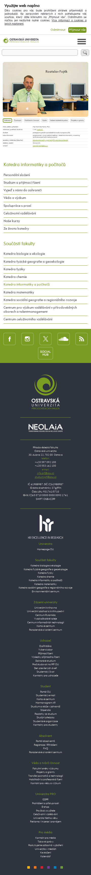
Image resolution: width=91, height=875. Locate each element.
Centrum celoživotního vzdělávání (28, 319)
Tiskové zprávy (46, 842)
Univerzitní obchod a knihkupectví (45, 611)
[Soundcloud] (63, 338)
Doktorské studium (45, 661)
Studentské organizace (45, 721)
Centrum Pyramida (45, 615)
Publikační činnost (32, 120)
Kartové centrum (46, 626)
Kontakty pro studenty (45, 725)
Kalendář (45, 856)
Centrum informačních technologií (45, 623)
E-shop (45, 807)
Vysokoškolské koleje (45, 619)
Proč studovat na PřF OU (45, 664)
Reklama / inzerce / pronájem (45, 822)
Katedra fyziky (14, 269)
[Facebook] (9, 338)
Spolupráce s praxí (17, 206)
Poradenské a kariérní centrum (45, 630)
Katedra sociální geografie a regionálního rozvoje (40, 300)
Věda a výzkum (15, 198)
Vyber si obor (45, 650)
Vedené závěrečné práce (58, 120)
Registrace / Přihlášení (45, 745)
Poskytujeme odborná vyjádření (45, 845)
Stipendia (45, 710)
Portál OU (45, 692)
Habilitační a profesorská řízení (45, 779)
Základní (7, 120)
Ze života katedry (16, 228)
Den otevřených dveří (45, 668)
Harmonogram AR (46, 703)
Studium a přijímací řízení (22, 182)
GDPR (45, 800)
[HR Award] (45, 527)
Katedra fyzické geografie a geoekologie (34, 261)
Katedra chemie (15, 277)
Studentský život (45, 672)
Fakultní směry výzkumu (46, 769)
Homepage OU (45, 549)
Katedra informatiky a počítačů (42, 140)
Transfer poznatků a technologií (45, 776)
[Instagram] (27, 338)
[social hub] (45, 353)
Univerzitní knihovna (45, 608)
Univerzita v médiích (45, 849)
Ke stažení (45, 853)
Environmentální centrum (45, 592)
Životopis (17, 120)
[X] (45, 338)
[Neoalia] (45, 428)
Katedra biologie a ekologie (24, 254)
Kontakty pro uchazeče (45, 676)
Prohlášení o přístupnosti (45, 803)
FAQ (45, 748)
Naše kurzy (12, 221)
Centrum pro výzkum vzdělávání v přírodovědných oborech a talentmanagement (40, 309)
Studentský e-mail (45, 695)
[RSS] (81, 338)
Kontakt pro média (45, 838)
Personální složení (17, 175)
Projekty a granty (77, 120)
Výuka (44, 120)
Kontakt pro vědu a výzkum (46, 783)
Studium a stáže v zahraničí (45, 707)
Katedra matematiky (19, 292)
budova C (40, 129)
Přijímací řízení (45, 654)
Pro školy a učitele (45, 811)
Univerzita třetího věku (45, 818)
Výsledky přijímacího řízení (46, 657)
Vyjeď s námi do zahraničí (22, 190)
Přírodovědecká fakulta (60, 140)
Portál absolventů (45, 741)
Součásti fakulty (19, 244)
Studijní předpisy (46, 718)
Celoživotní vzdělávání (20, 213)
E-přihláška (45, 646)
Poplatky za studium (46, 714)
